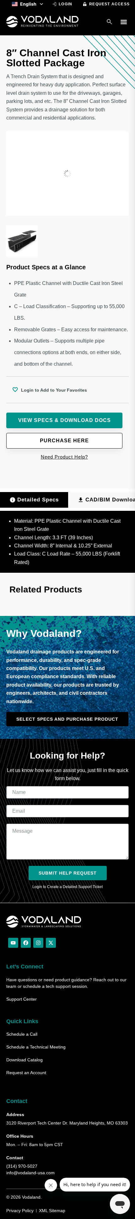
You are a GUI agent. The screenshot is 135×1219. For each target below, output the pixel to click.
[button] (123, 22)
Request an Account (26, 1072)
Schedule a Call (21, 1034)
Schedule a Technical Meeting (36, 1046)
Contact (16, 1101)
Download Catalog (24, 1059)
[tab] (34, 500)
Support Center (21, 999)
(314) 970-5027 (21, 1166)
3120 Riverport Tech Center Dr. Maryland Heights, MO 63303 (67, 1122)
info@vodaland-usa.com (30, 1172)
